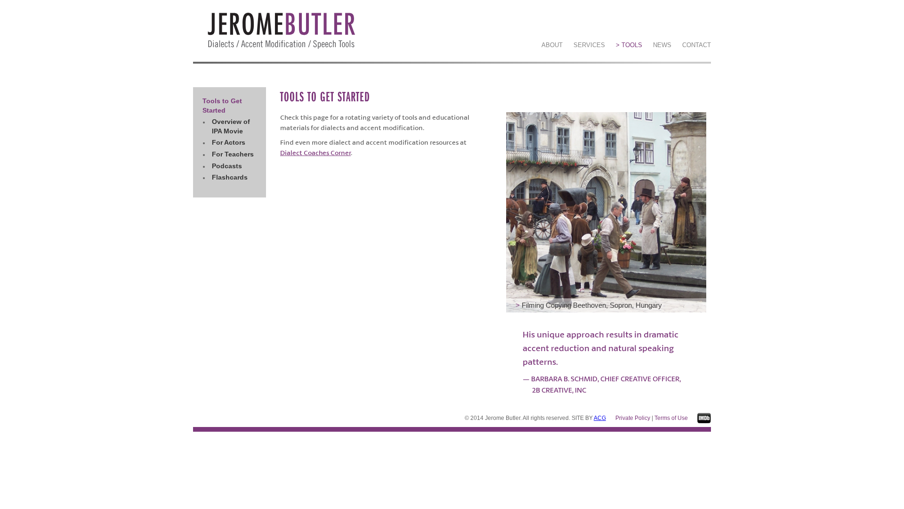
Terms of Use (671, 418)
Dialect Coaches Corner (315, 152)
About (552, 45)
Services (589, 45)
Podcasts (227, 166)
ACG (600, 418)
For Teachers (233, 154)
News (662, 45)
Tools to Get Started (222, 105)
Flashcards (230, 177)
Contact (696, 45)
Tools (629, 45)
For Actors (228, 142)
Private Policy (632, 418)
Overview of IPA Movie (231, 126)
